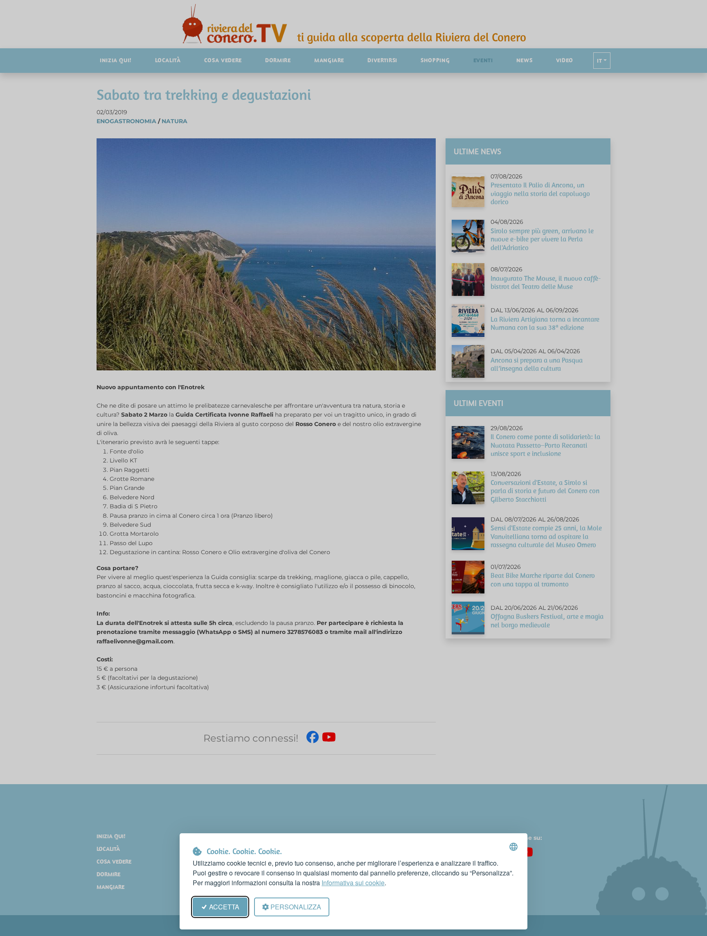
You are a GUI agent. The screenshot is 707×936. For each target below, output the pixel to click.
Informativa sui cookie (353, 882)
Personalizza (295, 906)
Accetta (224, 906)
